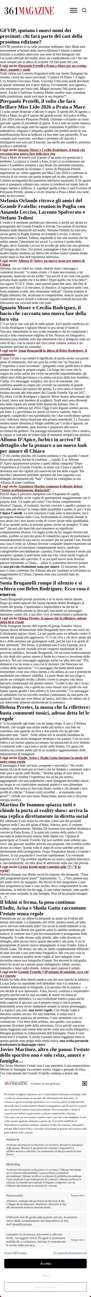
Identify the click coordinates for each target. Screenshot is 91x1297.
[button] (85, 1083)
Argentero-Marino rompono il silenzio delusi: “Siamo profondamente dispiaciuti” (41, 488)
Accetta (45, 1263)
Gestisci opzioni (45, 1287)
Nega (45, 1275)
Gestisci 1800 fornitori (15, 1252)
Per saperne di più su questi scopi (70, 1252)
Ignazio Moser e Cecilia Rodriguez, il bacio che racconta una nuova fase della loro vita (42, 151)
